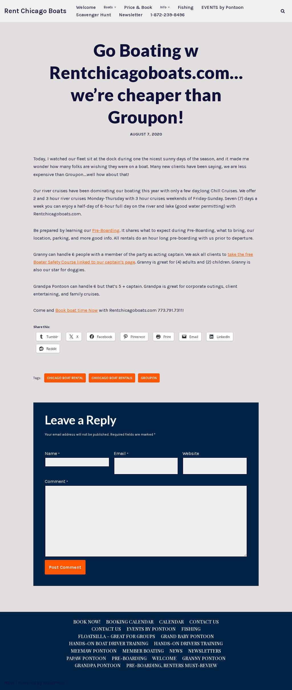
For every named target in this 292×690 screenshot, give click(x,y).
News (175, 651)
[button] (115, 7)
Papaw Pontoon (86, 658)
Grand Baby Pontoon (187, 636)
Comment (56, 481)
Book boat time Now (76, 310)
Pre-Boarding (105, 230)
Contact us (106, 629)
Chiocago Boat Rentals (112, 378)
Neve (9, 682)
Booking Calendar (129, 622)
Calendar (171, 622)
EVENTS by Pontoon (222, 7)
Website (190, 453)
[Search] (283, 11)
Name (52, 453)
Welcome (86, 7)
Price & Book (138, 7)
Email (121, 453)
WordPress (54, 682)
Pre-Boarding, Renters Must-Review (171, 665)
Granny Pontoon (204, 658)
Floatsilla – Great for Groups (116, 636)
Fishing (185, 7)
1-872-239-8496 (167, 14)
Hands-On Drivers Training (188, 643)
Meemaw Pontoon (94, 651)
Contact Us (204, 622)
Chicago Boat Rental (65, 378)
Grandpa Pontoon (98, 665)
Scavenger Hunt (93, 14)
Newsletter (131, 14)
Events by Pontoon (151, 629)
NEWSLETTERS (204, 651)
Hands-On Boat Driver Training (108, 643)
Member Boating (143, 651)
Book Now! (86, 622)
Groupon (149, 378)
